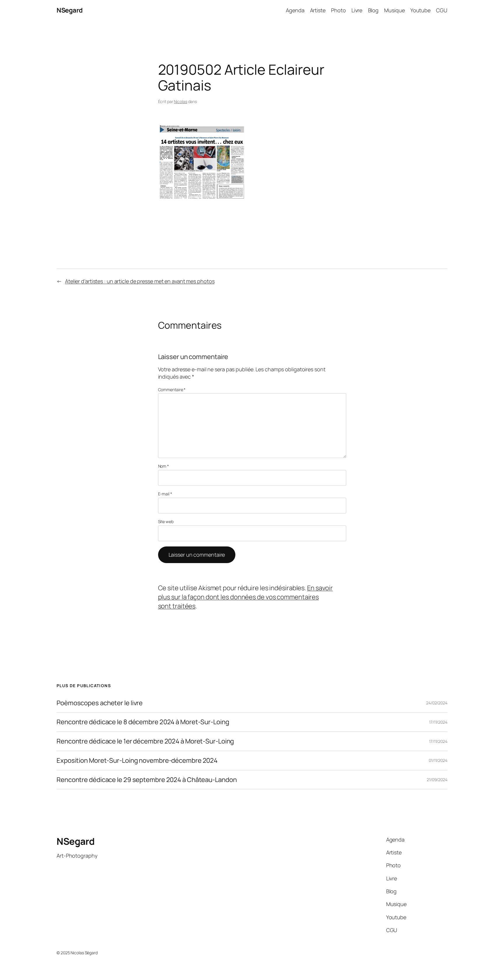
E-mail (165, 494)
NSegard (70, 10)
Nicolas (180, 101)
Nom (163, 466)
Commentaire (172, 389)
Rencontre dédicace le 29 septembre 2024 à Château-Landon (147, 779)
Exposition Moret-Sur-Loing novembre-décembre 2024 (137, 760)
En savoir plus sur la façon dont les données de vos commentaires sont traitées (245, 597)
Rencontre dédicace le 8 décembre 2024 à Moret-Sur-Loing (143, 722)
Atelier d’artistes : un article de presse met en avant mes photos (140, 281)
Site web (166, 521)
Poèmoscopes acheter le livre (100, 703)
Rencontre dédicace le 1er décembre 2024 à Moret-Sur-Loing (145, 741)
